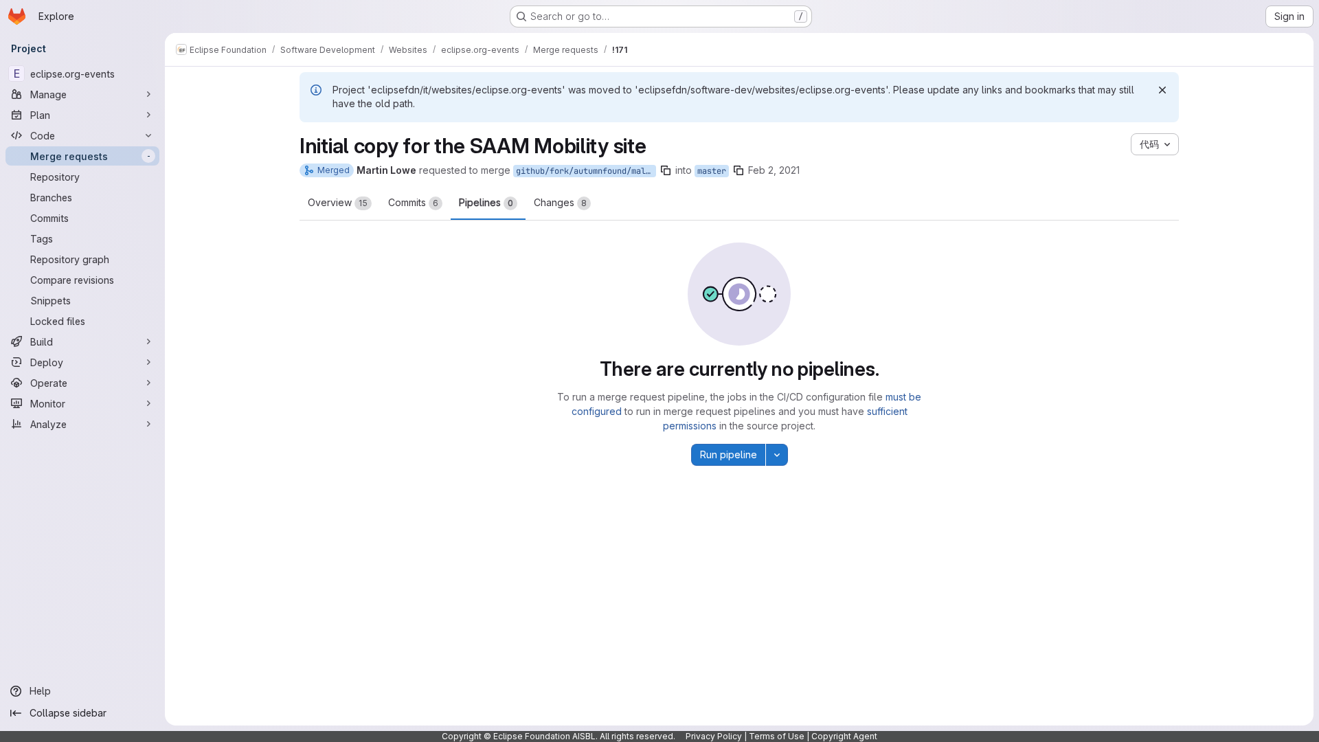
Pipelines (486, 202)
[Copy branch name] (665, 170)
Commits (413, 202)
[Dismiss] (1162, 90)
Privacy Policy (714, 736)
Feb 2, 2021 (774, 170)
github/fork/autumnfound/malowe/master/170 (586, 171)
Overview (338, 202)
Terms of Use (776, 736)
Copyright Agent (844, 736)
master (711, 171)
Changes (560, 202)
